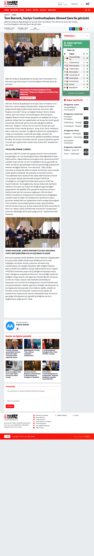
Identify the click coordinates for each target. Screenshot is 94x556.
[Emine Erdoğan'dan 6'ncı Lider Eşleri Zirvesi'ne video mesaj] (14, 365)
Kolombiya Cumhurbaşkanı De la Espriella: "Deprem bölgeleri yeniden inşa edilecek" (50, 375)
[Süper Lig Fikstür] (87, 100)
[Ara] (86, 10)
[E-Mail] (17, 328)
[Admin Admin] (10, 326)
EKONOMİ (14, 10)
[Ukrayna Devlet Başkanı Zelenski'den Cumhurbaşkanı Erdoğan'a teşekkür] (32, 365)
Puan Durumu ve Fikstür (43, 421)
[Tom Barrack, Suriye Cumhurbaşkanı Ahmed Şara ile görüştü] (32, 49)
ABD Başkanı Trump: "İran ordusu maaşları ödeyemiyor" (32, 353)
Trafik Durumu (40, 419)
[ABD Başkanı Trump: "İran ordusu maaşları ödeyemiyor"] (32, 344)
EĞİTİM (35, 10)
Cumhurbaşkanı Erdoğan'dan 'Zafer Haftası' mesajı (50, 352)
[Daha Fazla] (80, 28)
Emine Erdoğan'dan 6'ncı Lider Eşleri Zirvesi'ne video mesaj (13, 374)
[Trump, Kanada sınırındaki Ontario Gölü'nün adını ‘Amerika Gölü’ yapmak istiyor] (14, 344)
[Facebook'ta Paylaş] (70, 28)
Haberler (7, 15)
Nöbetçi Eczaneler (42, 415)
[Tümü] (87, 36)
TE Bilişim (87, 436)
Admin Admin (22, 324)
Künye (76, 415)
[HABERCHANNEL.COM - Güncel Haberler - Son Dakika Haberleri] (11, 3)
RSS (8, 436)
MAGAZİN (52, 10)
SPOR (22, 10)
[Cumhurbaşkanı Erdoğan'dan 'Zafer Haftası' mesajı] (50, 344)
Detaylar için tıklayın (76, 93)
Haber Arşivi (40, 428)
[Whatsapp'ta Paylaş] (77, 28)
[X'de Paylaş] (73, 28)
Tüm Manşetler (41, 423)
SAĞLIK (28, 10)
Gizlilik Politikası (62, 415)
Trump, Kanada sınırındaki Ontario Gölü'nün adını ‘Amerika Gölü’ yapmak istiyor (13, 353)
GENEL (6, 10)
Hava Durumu (40, 417)
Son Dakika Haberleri (42, 426)
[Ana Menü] (88, 10)
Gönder (10, 406)
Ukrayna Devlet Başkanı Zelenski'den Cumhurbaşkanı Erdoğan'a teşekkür (32, 374)
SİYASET (43, 10)
